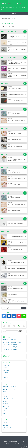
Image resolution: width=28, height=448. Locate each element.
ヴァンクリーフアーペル (9, 389)
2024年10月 (6, 370)
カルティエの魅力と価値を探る (15, 139)
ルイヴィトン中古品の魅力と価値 (15, 223)
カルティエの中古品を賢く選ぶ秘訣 (16, 275)
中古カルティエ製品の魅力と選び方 (16, 262)
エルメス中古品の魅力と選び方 (15, 88)
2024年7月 (5, 377)
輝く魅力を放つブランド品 (11, 3)
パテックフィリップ (8, 398)
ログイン (5, 422)
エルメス (5, 391)
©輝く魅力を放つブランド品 (9, 443)
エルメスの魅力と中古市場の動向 (15, 101)
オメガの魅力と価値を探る (14, 113)
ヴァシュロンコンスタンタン (10, 386)
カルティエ (5, 396)
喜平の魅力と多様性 (12, 294)
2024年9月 (5, 372)
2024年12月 (6, 365)
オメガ (4, 394)
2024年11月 (6, 367)
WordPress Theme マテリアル (17, 441)
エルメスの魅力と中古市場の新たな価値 (17, 94)
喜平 (4, 413)
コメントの (7, 427)
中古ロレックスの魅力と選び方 (15, 249)
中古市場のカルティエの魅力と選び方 (16, 268)
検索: (4, 331)
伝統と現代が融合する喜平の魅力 (15, 288)
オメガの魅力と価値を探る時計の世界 (16, 120)
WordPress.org (6, 430)
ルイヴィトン (6, 406)
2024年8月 (5, 375)
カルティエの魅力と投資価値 (14, 133)
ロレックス (5, 408)
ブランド (5, 401)
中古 (4, 411)
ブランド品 (5, 403)
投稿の (6, 425)
